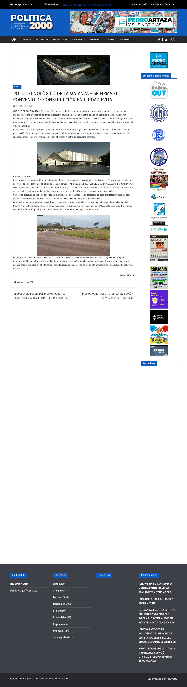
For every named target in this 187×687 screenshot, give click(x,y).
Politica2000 (33, 678)
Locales (26, 39)
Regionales (42, 39)
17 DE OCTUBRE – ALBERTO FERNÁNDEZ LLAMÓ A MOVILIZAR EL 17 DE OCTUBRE (107, 295)
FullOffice (171, 678)
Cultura (124, 39)
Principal (58, 610)
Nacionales (78, 39)
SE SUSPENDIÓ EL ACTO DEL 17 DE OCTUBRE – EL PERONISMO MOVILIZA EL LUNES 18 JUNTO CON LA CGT (42, 295)
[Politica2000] (13, 39)
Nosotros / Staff (139, 4)
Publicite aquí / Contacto (162, 4)
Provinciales (60, 39)
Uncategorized (61, 637)
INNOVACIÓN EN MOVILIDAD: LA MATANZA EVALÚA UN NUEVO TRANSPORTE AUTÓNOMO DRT (155, 588)
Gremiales (95, 39)
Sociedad (110, 39)
